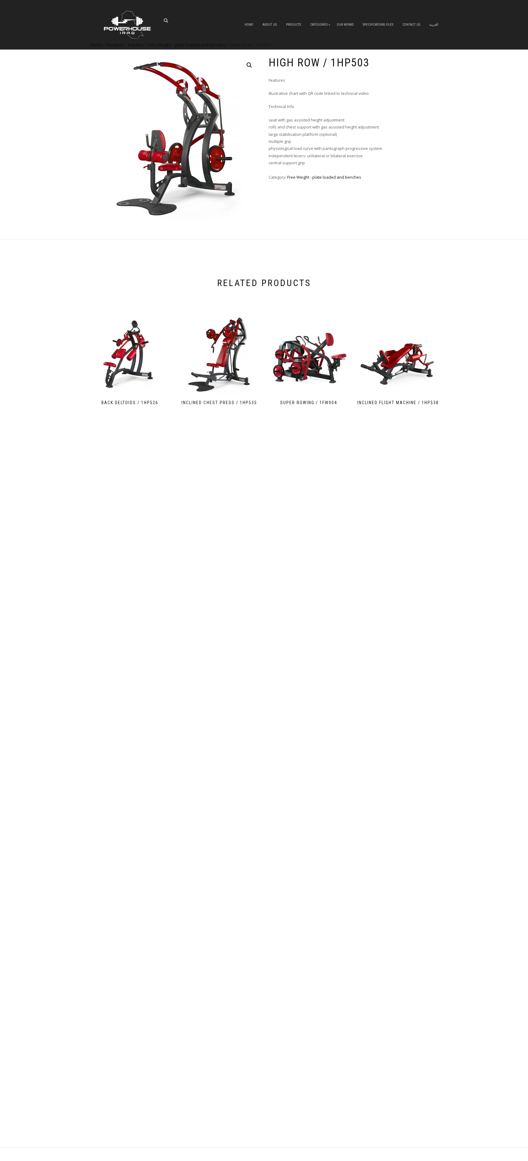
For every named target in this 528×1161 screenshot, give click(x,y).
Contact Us (411, 25)
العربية (433, 25)
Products (293, 25)
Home (248, 25)
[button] (249, 65)
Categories (319, 25)
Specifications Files (378, 25)
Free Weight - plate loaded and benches (324, 177)
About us (269, 25)
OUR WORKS (345, 25)
